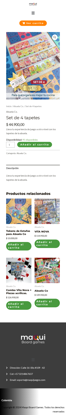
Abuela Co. (18, 106)
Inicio (9, 106)
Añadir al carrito (34, 144)
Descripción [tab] (12, 168)
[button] (33, 13)
